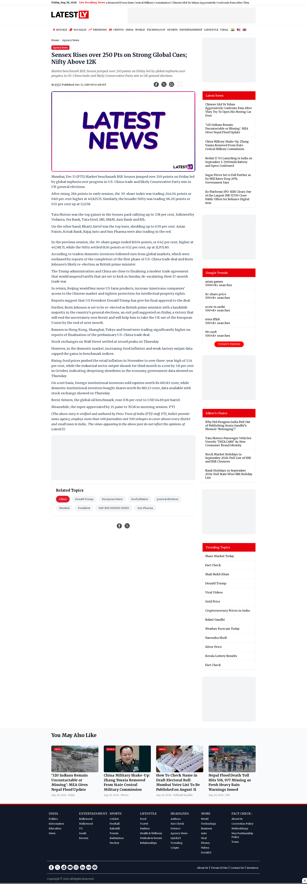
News (52, 833)
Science (175, 828)
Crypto (118, 29)
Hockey (114, 842)
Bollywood (85, 818)
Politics (53, 818)
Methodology (239, 828)
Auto (204, 833)
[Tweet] (127, 525)
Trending (100, 29)
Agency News (179, 833)
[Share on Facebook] (119, 525)
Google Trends (217, 273)
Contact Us (237, 867)
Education (55, 828)
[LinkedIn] (82, 867)
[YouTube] (70, 867)
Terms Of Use (219, 867)
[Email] (95, 867)
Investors (252, 867)
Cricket (114, 818)
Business (206, 828)
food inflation (139, 499)
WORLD (140, 29)
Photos (205, 842)
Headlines (180, 813)
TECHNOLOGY (156, 29)
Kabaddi (115, 828)
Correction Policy (242, 823)
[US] (238, 29)
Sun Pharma (145, 508)
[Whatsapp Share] (171, 84)
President (84, 508)
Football (115, 823)
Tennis (114, 833)
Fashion (145, 828)
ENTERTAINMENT (190, 29)
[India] (232, 29)
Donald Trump (84, 499)
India (53, 813)
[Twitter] (57, 867)
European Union (112, 499)
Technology (208, 823)
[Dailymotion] (63, 867)
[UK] (244, 29)
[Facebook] (51, 867)
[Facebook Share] (156, 84)
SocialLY (206, 852)
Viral (204, 838)
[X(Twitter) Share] (164, 84)
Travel (144, 823)
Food (143, 818)
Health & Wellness (151, 833)
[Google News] (88, 867)
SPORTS (172, 29)
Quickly (61, 29)
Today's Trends (229, 344)
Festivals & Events (151, 838)
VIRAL (224, 29)
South (82, 833)
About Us (237, 818)
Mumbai (64, 508)
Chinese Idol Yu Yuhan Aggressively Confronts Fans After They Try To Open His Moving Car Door (215, 2)
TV (81, 828)
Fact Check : (241, 813)
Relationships (148, 842)
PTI (57, 84)
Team (235, 841)
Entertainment (93, 813)
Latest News (214, 95)
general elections (167, 499)
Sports (116, 813)
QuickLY (176, 838)
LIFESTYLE (211, 29)
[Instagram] (76, 867)
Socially (80, 29)
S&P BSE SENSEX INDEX (114, 508)
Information (56, 823)
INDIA (129, 29)
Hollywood (86, 823)
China (62, 499)
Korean (83, 838)
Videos (205, 847)
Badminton (117, 838)
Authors (176, 818)
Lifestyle (148, 813)
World (204, 818)
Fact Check (177, 823)
